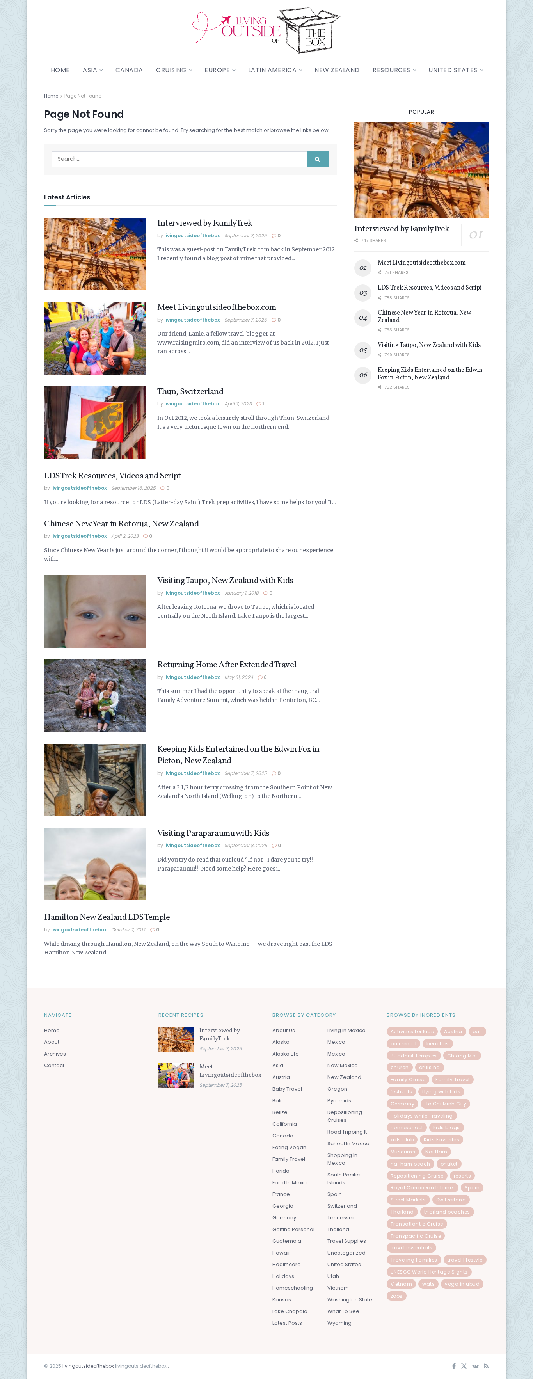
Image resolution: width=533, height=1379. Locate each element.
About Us (283, 1030)
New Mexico (342, 1065)
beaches (437, 1043)
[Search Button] (318, 159)
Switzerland (342, 1206)
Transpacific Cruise (416, 1236)
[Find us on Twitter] (464, 1366)
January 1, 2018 (241, 593)
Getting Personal (293, 1229)
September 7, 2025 (245, 235)
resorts (462, 1176)
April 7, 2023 (238, 403)
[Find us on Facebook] (454, 1366)
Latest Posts (287, 1323)
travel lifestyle (465, 1259)
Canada (129, 70)
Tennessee (341, 1217)
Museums (403, 1151)
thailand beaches (447, 1211)
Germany (284, 1217)
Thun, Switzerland (190, 392)
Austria (281, 1077)
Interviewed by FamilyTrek (204, 223)
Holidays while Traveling (422, 1115)
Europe (217, 70)
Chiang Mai (462, 1055)
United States (453, 70)
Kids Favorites (441, 1139)
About (51, 1042)
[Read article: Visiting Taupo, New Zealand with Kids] (95, 611)
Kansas (281, 1299)
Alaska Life (285, 1053)
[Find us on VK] (475, 1366)
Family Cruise (408, 1079)
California (284, 1124)
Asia (90, 70)
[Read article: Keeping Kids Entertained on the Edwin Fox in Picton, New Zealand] (95, 780)
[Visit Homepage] (266, 30)
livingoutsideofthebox (192, 235)
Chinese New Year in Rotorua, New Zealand (121, 524)
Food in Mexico (291, 1182)
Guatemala (286, 1241)
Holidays (283, 1276)
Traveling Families (414, 1259)
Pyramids (339, 1100)
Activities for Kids (412, 1031)
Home (60, 70)
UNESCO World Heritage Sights (429, 1272)
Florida (281, 1171)
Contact (54, 1065)
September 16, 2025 (133, 488)
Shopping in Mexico (342, 1159)
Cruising (171, 70)
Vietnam (338, 1288)
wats (428, 1284)
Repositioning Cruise (417, 1176)
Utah (333, 1276)
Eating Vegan (289, 1147)
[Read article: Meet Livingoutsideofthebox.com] (95, 338)
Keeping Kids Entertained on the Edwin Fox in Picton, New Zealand (238, 755)
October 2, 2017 (128, 929)
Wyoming (339, 1323)
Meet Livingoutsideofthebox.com (216, 308)
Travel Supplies (346, 1241)
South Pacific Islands (343, 1178)
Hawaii (281, 1252)
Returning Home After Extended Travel (226, 665)
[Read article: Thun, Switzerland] (95, 422)
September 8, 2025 (245, 845)
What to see (343, 1311)
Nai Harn (436, 1151)
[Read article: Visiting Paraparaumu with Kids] (95, 864)
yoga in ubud (462, 1284)
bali (477, 1031)
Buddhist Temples (414, 1055)
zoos (397, 1296)
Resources (391, 70)
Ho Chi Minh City (445, 1103)
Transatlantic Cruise (417, 1224)
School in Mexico (348, 1143)
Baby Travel (287, 1089)
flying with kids (441, 1091)
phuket (449, 1163)
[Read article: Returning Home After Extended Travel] (95, 695)
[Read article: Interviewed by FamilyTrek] (95, 254)
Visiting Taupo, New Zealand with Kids (225, 581)
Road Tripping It (347, 1132)
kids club (402, 1139)
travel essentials (412, 1247)
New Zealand (337, 70)
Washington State (349, 1299)
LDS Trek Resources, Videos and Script (112, 476)
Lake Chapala (289, 1311)
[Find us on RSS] (486, 1366)
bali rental (404, 1043)
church (400, 1067)
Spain (334, 1194)
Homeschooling (292, 1288)
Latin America (272, 70)
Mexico (336, 1042)
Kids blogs (446, 1127)
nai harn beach (410, 1163)
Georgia (282, 1206)
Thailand (338, 1229)
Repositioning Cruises (344, 1116)
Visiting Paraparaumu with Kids (213, 834)
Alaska (281, 1042)
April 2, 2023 (125, 536)
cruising (429, 1067)
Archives (55, 1053)
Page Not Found (83, 95)
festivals (401, 1091)
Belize (280, 1112)
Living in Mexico (346, 1030)
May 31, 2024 (238, 677)
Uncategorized (346, 1252)
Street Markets (408, 1199)
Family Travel (288, 1159)
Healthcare (286, 1264)
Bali (276, 1100)
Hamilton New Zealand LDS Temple (107, 918)
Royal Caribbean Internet (423, 1187)
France (281, 1194)
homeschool (407, 1127)
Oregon (337, 1089)
